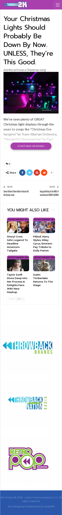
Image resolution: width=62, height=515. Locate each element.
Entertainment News (19, 219)
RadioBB (49, 506)
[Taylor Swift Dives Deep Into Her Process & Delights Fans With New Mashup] (18, 263)
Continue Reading (31, 146)
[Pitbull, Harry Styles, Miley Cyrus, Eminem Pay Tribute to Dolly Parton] (44, 225)
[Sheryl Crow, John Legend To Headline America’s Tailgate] (18, 225)
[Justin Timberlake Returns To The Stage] (44, 263)
